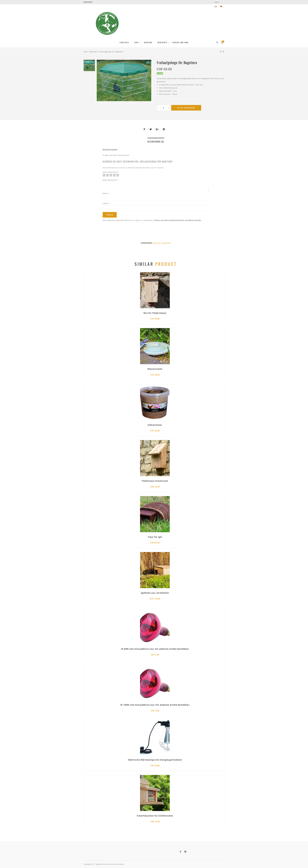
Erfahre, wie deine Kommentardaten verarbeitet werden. (178, 220)
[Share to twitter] (151, 129)
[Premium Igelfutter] (220, 52)
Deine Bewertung (111, 172)
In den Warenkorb (186, 107)
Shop (136, 42)
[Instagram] (187, 852)
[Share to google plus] (157, 129)
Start (86, 52)
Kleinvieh (93, 52)
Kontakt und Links (180, 42)
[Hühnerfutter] (223, 51)
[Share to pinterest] (164, 129)
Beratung (148, 42)
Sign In (217, 2)
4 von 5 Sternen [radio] (114, 175)
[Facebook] (182, 852)
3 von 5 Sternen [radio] (110, 175)
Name (106, 193)
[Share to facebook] (144, 129)
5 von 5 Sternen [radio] (117, 175)
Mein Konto (162, 42)
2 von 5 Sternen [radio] (107, 175)
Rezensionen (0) (156, 141)
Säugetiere (166, 243)
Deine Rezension (110, 180)
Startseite (124, 42)
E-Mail (106, 203)
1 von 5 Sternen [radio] (104, 175)
